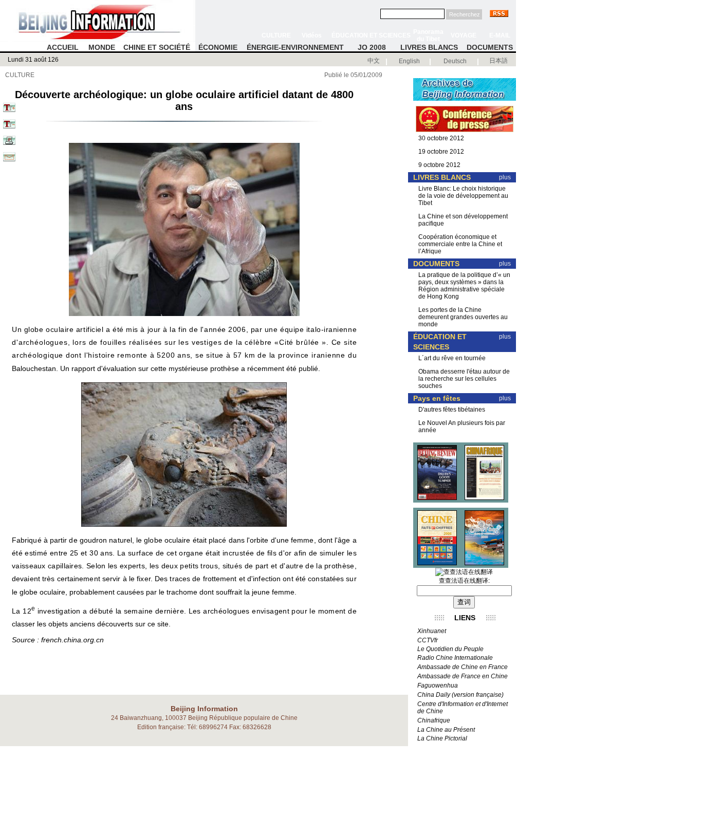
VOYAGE (463, 35)
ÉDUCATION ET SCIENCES (371, 35)
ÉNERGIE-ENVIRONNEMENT (295, 47)
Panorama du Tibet (428, 35)
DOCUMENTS (490, 47)
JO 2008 (372, 47)
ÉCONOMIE (217, 47)
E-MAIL (499, 35)
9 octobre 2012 (439, 165)
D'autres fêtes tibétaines (451, 409)
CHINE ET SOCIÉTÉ (156, 47)
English (409, 61)
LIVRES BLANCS (429, 47)
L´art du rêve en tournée (452, 358)
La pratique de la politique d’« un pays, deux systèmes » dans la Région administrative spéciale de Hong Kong (464, 285)
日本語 (498, 60)
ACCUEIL (63, 47)
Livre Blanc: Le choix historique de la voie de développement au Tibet (463, 196)
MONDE (101, 47)
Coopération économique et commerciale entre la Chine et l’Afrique (460, 244)
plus (505, 177)
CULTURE (276, 35)
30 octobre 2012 (441, 138)
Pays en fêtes (436, 398)
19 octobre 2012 (441, 151)
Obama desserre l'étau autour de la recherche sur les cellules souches (464, 379)
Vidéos (312, 35)
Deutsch (455, 61)
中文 (373, 60)
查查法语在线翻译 (463, 580)
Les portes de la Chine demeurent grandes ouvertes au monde (463, 317)
